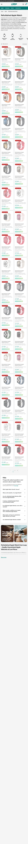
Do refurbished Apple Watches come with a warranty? (12, 506)
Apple (2, 8)
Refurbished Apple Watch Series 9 (7, 83)
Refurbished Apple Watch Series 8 (20, 201)
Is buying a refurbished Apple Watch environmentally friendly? (11, 501)
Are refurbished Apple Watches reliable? (12, 519)
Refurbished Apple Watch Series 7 (20, 320)
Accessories (18, 8)
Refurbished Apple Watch (12, 11)
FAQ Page (16, 485)
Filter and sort (5, 43)
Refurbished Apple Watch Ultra (7, 60)
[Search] (23, 4)
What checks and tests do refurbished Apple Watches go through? (11, 515)
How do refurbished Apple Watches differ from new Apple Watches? (12, 497)
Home (2, 11)
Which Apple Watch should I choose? (11, 489)
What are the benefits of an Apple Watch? (12, 492)
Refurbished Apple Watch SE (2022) (7, 225)
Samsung (7, 8)
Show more (3, 557)
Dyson (12, 8)
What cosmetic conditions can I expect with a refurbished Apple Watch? (11, 511)
